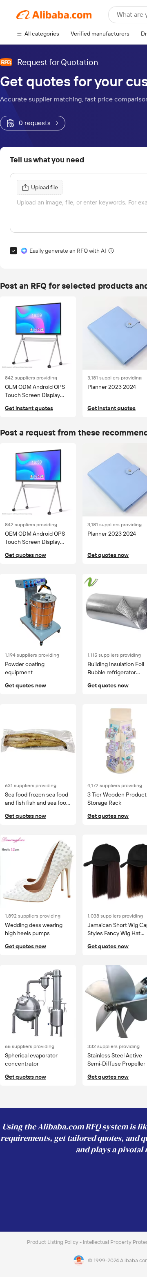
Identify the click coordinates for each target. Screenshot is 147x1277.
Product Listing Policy (53, 1242)
